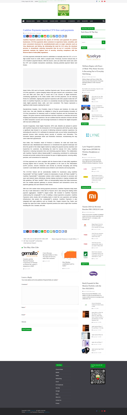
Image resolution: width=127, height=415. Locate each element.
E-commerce (71, 21)
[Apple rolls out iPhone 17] (86, 343)
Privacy (57, 403)
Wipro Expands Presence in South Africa (64, 239)
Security (58, 388)
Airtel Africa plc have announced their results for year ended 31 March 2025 (97, 244)
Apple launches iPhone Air (97, 334)
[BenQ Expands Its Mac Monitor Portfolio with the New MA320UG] (93, 273)
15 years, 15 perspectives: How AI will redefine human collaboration (98, 107)
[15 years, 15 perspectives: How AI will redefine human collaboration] (86, 108)
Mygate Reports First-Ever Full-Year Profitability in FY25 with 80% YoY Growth (98, 226)
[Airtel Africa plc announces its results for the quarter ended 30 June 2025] (86, 236)
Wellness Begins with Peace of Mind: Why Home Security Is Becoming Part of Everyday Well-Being (93, 70)
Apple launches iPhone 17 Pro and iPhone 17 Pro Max (97, 327)
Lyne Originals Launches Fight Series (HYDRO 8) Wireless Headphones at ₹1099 (91, 151)
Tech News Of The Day (89, 32)
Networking (59, 378)
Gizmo (38, 21)
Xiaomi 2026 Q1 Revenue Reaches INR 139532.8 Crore (92, 208)
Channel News (54, 21)
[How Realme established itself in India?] (69, 252)
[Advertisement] (50, 78)
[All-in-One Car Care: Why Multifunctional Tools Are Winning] (86, 99)
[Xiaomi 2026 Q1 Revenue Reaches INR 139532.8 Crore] (93, 197)
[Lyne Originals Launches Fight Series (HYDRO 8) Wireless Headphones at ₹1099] (93, 135)
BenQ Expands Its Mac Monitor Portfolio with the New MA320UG (91, 285)
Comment (25, 284)
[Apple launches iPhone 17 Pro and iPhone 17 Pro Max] (86, 328)
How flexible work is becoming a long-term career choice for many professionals (92, 89)
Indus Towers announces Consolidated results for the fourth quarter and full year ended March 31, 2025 (97, 254)
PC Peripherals (59, 384)
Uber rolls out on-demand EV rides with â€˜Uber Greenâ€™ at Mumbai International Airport (36, 241)
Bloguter (85, 21)
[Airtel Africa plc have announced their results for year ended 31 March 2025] (86, 245)
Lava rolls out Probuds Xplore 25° (96, 168)
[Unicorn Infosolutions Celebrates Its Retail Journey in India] (86, 306)
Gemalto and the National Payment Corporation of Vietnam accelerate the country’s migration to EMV (30, 262)
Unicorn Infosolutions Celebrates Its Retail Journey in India (98, 305)
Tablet (57, 375)
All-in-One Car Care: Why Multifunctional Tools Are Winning (97, 98)
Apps (78, 21)
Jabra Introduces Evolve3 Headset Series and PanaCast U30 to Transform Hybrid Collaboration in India (98, 178)
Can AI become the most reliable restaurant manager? (97, 115)
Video (57, 394)
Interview (63, 21)
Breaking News (30, 21)
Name (24, 307)
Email (23, 314)
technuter (33, 33)
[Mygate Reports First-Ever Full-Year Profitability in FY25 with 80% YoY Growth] (86, 227)
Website (24, 322)
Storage (58, 391)
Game (91, 21)
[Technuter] (23, 21)
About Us (58, 397)
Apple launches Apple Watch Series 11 (98, 350)
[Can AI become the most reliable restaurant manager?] (86, 116)
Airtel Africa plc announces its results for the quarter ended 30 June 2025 (97, 235)
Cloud (57, 381)
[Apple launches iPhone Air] (86, 335)
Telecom (45, 21)
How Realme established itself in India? (68, 264)
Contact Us (58, 400)
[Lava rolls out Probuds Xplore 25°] (86, 169)
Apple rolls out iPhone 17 (97, 342)
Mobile (57, 372)
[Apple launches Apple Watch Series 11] (86, 350)
